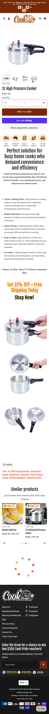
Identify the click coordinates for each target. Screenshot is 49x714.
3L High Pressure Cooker (19, 471)
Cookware (24, 474)
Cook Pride (22, 689)
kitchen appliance (17, 477)
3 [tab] (25, 543)
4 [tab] (28, 543)
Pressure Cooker (34, 477)
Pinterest (33, 611)
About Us (6, 607)
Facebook (33, 607)
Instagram (33, 615)
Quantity (6, 97)
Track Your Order (9, 636)
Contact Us (7, 632)
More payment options (24, 128)
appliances (14, 474)
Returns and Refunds (11, 615)
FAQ (4, 619)
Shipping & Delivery (10, 611)
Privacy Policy (8, 623)
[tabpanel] (12, 519)
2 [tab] (23, 543)
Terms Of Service (10, 628)
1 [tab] (20, 543)
